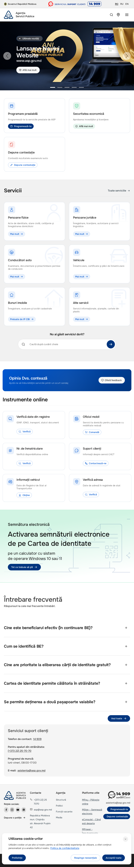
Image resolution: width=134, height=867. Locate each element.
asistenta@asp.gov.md (31, 770)
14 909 (37, 739)
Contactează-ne (97, 463)
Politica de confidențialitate (64, 848)
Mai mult (14, 233)
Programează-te (23, 126)
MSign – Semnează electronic (92, 811)
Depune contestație (24, 164)
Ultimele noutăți (30, 38)
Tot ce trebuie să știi (22, 567)
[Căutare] (111, 344)
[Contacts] (118, 14)
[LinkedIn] (23, 809)
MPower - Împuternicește (90, 831)
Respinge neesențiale (85, 857)
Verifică (27, 431)
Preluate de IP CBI (20, 319)
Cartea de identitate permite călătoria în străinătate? (52, 683)
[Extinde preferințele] (125, 839)
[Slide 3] (67, 87)
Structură (61, 799)
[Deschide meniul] (127, 14)
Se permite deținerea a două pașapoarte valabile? (49, 701)
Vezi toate (116, 718)
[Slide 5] (81, 87)
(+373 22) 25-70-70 (19, 751)
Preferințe (17, 857)
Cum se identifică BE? (24, 646)
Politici (59, 805)
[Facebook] (6, 809)
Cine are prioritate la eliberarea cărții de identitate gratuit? (57, 664)
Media (59, 817)
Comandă (94, 432)
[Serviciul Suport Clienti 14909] (74, 4)
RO (116, 3)
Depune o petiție (13, 817)
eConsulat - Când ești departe (91, 821)
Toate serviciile (117, 190)
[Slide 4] (74, 87)
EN (126, 3)
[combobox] (66, 344)
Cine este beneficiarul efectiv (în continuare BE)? (48, 627)
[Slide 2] (59, 87)
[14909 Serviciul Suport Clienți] (119, 795)
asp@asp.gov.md (43, 809)
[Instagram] (12, 809)
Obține (26, 495)
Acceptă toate (113, 857)
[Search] (111, 14)
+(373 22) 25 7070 (40, 801)
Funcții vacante (64, 811)
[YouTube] (18, 809)
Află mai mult (29, 70)
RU (121, 3)
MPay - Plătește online (90, 801)
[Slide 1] (52, 87)
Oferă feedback (113, 380)
